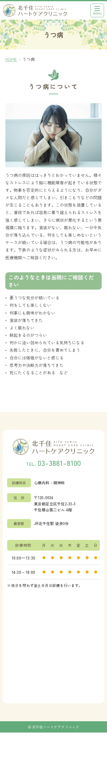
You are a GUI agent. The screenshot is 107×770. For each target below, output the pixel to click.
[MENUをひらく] (97, 10)
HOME (11, 59)
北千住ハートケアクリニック (55, 726)
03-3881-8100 (59, 463)
